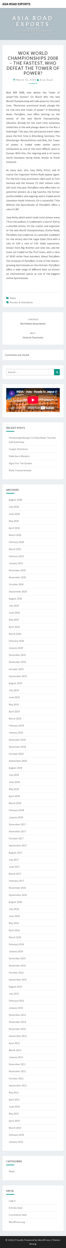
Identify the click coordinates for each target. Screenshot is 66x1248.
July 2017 (14, 859)
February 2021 (16, 556)
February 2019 (16, 725)
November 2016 (17, 887)
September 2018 (18, 760)
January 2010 (16, 1141)
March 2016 (15, 937)
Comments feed (17, 1214)
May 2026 (14, 521)
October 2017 (16, 838)
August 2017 (15, 852)
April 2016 (14, 930)
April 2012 (14, 1043)
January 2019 (16, 732)
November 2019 (17, 662)
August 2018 (15, 767)
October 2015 (16, 972)
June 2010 (14, 1106)
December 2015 (17, 958)
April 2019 (14, 711)
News (13, 298)
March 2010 (15, 1127)
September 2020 (18, 591)
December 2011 (17, 1064)
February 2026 (16, 542)
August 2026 (15, 499)
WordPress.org (17, 1222)
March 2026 (15, 535)
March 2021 (15, 549)
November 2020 (17, 577)
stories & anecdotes (21, 302)
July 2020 (14, 605)
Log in (12, 1200)
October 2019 (16, 669)
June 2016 (14, 916)
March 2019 (15, 718)
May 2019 (14, 704)
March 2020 (15, 633)
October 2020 (16, 584)
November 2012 (17, 1028)
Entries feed (15, 1207)
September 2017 (18, 845)
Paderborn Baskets (19, 456)
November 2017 (17, 831)
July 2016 (14, 909)
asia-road (46, 79)
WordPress (44, 1240)
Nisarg (33, 1243)
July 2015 (14, 993)
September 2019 (18, 676)
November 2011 (17, 1071)
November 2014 (17, 1021)
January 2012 (16, 1057)
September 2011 (18, 1085)
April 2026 (14, 528)
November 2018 (17, 746)
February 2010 (16, 1134)
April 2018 (14, 796)
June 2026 (14, 513)
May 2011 (14, 1092)
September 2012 (18, 1036)
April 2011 (14, 1099)
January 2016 (16, 951)
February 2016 (16, 944)
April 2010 (14, 1120)
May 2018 (14, 789)
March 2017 (15, 873)
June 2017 (14, 866)
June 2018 (14, 782)
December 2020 (17, 570)
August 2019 (15, 683)
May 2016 (14, 923)
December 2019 (17, 654)
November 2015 (17, 965)
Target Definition (18, 449)
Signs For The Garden (20, 463)
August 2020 (15, 598)
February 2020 (16, 640)
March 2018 (15, 803)
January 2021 (16, 563)
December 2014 (17, 1014)
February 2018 (16, 810)
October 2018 (16, 753)
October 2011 (16, 1078)
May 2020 (14, 619)
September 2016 (18, 895)
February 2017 (16, 880)
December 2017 (17, 824)
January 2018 (16, 817)
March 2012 (15, 1050)
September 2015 (18, 979)
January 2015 (16, 1007)
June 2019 (14, 697)
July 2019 (14, 690)
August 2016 (15, 902)
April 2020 (14, 626)
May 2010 (14, 1113)
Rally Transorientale (20, 470)
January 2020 (16, 647)
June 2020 (14, 612)
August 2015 (15, 986)
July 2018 (14, 774)
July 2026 (14, 506)
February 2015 (16, 1000)
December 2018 (17, 739)
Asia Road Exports (16, 4)
